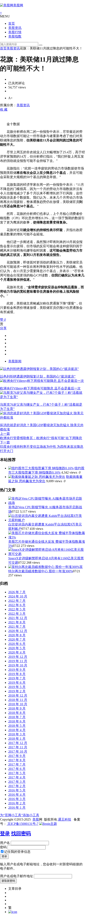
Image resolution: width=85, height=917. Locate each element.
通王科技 (64, 819)
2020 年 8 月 (17, 635)
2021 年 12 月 (17, 618)
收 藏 (3, 109)
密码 (3, 847)
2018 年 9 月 (17, 708)
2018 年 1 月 (17, 738)
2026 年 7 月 (17, 592)
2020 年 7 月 (17, 639)
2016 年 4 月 (17, 794)
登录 (5, 833)
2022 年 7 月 (17, 600)
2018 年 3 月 (17, 734)
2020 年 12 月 (17, 631)
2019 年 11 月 (17, 661)
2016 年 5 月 (17, 790)
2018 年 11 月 (17, 700)
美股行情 (14, 32)
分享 (3, 328)
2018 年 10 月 (17, 704)
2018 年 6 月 (17, 721)
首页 (11, 23)
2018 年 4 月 (17, 730)
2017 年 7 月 (17, 764)
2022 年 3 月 (17, 613)
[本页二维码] (12, 912)
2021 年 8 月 (17, 622)
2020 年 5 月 (17, 648)
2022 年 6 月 (17, 605)
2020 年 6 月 (17, 644)
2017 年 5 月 (17, 773)
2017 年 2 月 (17, 786)
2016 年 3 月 (17, 799)
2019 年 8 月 (17, 674)
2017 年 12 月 (17, 743)
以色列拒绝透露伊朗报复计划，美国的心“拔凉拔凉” (38, 376)
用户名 (5, 843)
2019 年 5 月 (17, 687)
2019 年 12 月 (17, 656)
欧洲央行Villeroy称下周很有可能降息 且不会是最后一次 (40, 388)
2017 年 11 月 (17, 747)
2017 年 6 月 (17, 768)
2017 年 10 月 (17, 751)
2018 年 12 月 (17, 695)
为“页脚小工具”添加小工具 (19, 815)
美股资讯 (14, 28)
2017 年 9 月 (17, 756)
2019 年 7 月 (17, 678)
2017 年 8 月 (17, 760)
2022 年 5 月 (17, 609)
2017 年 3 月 (17, 781)
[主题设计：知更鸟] (48, 823)
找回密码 (21, 833)
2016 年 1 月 (17, 807)
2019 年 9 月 (17, 669)
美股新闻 (14, 361)
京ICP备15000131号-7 (22, 823)
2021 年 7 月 (17, 626)
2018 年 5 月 (17, 725)
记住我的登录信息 (17, 851)
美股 (35, 819)
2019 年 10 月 (17, 665)
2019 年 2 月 (17, 691)
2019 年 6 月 (17, 682)
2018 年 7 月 (17, 717)
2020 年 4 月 (17, 652)
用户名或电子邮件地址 (16, 876)
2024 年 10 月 (17, 596)
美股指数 (14, 36)
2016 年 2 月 (17, 803)
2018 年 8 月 (17, 712)
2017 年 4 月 (17, 777)
